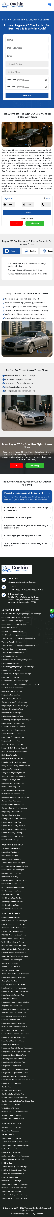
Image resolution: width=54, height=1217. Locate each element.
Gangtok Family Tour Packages (14, 751)
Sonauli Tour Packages (11, 670)
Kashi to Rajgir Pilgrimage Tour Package (18, 666)
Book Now (27, 95)
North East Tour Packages (12, 712)
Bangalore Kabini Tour (11, 998)
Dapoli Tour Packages (10, 852)
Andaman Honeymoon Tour (13, 1159)
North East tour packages (12, 691)
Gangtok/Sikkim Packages (12, 744)
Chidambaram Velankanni (12, 931)
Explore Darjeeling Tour (11, 787)
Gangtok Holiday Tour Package (14, 702)
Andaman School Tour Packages (15, 1184)
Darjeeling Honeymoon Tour (13, 723)
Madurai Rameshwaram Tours (14, 945)
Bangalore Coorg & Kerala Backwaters (17, 1048)
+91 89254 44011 (35, 589)
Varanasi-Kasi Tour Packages (14, 649)
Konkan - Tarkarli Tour (10, 894)
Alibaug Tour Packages (11, 848)
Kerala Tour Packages (11, 917)
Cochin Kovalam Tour (10, 970)
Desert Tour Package (10, 840)
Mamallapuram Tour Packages (14, 921)
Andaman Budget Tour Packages (15, 1145)
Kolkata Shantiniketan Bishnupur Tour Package (20, 684)
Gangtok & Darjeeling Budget (13, 772)
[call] (51, 615)
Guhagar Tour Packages (11, 859)
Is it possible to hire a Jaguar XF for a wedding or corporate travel (26, 526)
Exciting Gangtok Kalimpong (13, 804)
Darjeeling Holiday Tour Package (15, 705)
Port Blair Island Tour (10, 1177)
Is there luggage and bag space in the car (23, 535)
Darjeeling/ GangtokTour (12, 811)
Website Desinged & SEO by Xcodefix (27, 1214)
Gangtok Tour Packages (11, 801)
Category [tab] (14, 251)
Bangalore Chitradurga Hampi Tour (16, 1051)
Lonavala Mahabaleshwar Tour (14, 880)
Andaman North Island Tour (13, 1191)
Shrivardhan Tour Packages (13, 870)
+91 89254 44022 (20, 589)
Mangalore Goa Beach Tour (13, 1030)
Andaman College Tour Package (15, 1195)
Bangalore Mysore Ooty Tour (13, 977)
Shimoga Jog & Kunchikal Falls (14, 1016)
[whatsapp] (51, 610)
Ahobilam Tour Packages (12, 960)
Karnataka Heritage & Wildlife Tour (16, 1009)
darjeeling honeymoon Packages (15, 797)
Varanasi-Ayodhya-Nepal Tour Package (18, 638)
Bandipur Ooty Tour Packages (14, 988)
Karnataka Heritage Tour (12, 1044)
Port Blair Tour (7, 1163)
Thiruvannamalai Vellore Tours (14, 928)
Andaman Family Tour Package (14, 1166)
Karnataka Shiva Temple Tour (13, 1062)
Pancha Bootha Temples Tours (14, 952)
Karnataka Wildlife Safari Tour (13, 1037)
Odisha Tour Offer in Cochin (13, 1118)
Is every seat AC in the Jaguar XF (19, 517)
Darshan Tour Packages (11, 873)
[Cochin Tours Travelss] (14, 5)
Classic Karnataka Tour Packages (15, 974)
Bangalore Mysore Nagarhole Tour (16, 1002)
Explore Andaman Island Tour (13, 1149)
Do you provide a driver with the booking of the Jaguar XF (25, 544)
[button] (25, 144)
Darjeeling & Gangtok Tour (12, 716)
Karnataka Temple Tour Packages (15, 991)
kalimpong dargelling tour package (16, 720)
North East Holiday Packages (13, 758)
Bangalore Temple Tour (11, 1066)
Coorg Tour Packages (10, 981)
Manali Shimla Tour (9, 628)
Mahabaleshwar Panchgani (13, 887)
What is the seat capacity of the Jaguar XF (23, 493)
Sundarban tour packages (12, 688)
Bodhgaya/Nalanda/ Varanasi (14, 818)
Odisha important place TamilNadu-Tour (18, 1101)
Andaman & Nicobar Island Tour (15, 1142)
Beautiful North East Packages (14, 762)
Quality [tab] (33, 251)
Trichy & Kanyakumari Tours (13, 942)
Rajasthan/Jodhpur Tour (11, 822)
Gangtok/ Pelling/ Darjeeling (13, 730)
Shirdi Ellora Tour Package (12, 631)
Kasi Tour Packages (10, 656)
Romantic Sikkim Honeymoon (13, 727)
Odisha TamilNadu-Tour (11, 1090)
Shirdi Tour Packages (10, 635)
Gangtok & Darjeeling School (13, 776)
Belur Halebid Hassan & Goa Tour (15, 1034)
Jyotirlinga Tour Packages (12, 901)
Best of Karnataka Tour (11, 1020)
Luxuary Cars (31, 20)
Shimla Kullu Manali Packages (14, 624)
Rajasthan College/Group (12, 833)
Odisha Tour (6, 1087)
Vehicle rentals (17, 20)
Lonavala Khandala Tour (11, 884)
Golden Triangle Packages (12, 621)
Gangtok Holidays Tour (11, 780)
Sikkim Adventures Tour (11, 734)
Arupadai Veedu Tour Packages (15, 956)
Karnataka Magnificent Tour (13, 1041)
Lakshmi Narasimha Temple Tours (15, 949)
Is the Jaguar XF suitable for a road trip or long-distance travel (26, 508)
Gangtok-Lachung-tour (11, 815)
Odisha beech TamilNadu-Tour (14, 1097)
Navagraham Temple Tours (13, 938)
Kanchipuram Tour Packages (13, 924)
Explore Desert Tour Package (13, 836)
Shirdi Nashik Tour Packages (13, 898)
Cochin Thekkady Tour (11, 967)
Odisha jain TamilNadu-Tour (13, 1094)
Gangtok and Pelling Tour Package (16, 765)
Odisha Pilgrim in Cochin (11, 1115)
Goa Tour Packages (10, 855)
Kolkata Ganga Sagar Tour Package (16, 674)
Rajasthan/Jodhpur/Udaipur (13, 826)
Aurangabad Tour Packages (13, 862)
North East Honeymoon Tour (13, 794)
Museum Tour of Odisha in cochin (15, 1111)
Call (16, 223)
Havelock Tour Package (11, 1181)
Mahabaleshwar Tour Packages (15, 866)
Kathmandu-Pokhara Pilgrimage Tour (17, 659)
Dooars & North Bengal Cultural (14, 748)
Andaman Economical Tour (13, 1173)
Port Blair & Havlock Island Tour (14, 1170)
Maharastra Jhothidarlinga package (16, 617)
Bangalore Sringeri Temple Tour (15, 1073)
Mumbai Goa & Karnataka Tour (14, 1027)
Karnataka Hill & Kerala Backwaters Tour (18, 1080)
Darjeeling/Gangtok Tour (12, 769)
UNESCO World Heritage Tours (14, 935)
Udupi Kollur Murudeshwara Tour (15, 1069)
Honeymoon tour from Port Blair (14, 1188)
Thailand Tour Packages (11, 1127)
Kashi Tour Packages (10, 663)
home (5, 20)
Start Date (11, 79)
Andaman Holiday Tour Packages (15, 1156)
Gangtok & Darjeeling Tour (12, 709)
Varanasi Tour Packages (12, 642)
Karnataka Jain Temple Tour (13, 995)
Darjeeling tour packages (12, 695)
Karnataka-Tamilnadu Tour (13, 1083)
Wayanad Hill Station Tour (12, 1005)
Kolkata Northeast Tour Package (15, 681)
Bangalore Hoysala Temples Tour (15, 1076)
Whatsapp (35, 223)
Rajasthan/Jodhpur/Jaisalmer (14, 829)
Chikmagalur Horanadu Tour (13, 1058)
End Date (11, 86)
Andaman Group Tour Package (14, 1198)
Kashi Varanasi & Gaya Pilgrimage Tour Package (21, 614)
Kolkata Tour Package (10, 677)
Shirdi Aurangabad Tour (11, 891)
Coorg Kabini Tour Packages (13, 984)
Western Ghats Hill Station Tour (14, 1012)
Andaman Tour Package (11, 1138)
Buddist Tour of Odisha (11, 1104)
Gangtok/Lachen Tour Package (14, 808)
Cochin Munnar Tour (10, 963)
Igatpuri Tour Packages (11, 877)
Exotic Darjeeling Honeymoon (13, 790)
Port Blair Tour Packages (11, 1152)
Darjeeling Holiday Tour (11, 741)
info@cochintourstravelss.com (22, 582)
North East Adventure (10, 755)
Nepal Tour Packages (10, 1131)
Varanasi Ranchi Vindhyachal (13, 652)
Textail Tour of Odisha (10, 1108)
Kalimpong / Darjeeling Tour (13, 737)
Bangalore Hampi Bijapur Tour (14, 1055)
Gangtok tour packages (11, 698)
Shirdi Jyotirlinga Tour (10, 905)
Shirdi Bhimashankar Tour (12, 908)
